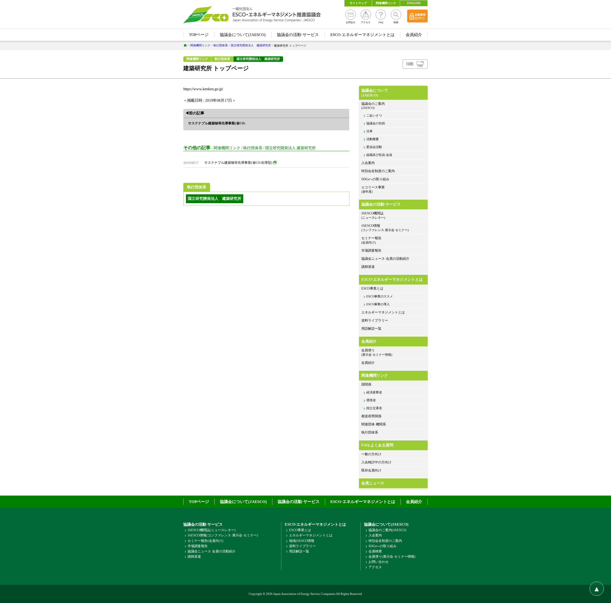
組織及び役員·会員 (379, 155)
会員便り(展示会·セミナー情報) (392, 556)
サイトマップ (358, 3)
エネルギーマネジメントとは (383, 312)
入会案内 (368, 163)
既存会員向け (371, 470)
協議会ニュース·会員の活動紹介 (385, 258)
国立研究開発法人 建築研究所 (258, 59)
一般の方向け (371, 454)
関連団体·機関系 (373, 424)
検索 (396, 22)
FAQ (381, 22)
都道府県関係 (371, 416)
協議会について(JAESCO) (243, 34)
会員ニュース (372, 483)
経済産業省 (374, 392)
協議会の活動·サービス (298, 34)
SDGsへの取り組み (375, 179)
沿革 (369, 131)
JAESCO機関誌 (373, 215)
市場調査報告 (371, 250)
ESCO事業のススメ (379, 296)
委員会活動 (374, 147)
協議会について (374, 92)
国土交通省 (374, 408)
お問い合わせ (379, 562)
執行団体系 (222, 59)
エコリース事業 (373, 189)
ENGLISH (413, 3)
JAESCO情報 (385, 228)
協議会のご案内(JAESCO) (387, 530)
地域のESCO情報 (301, 541)
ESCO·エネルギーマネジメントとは (362, 34)
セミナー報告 (371, 240)
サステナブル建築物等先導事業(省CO (216, 123)
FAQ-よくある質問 (377, 445)
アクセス (365, 22)
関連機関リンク (386, 3)
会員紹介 (414, 34)
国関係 (366, 384)
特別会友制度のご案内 (378, 171)
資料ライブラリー (374, 320)
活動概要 (372, 139)
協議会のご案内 (373, 106)
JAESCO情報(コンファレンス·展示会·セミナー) (223, 535)
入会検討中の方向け (376, 462)
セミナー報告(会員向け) (205, 541)
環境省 (371, 400)
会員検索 (375, 551)
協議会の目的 (375, 123)
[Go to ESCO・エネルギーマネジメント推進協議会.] (185, 45)
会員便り (376, 352)
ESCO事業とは (372, 288)
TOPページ (199, 34)
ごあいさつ (374, 115)
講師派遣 (368, 267)
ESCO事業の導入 (378, 304)
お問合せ (350, 22)
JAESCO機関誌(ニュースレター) (212, 530)
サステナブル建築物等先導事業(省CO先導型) (238, 162)
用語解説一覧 (371, 328)
